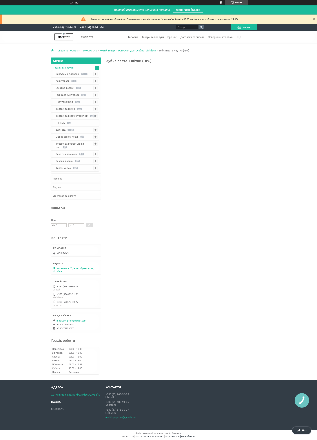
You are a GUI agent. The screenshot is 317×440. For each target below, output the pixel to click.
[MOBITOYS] (64, 37)
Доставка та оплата (192, 37)
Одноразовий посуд (67, 136)
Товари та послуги (153, 37)
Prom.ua (176, 433)
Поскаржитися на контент (150, 436)
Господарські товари (67, 95)
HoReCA (60, 122)
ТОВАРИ (123, 50)
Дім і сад (61, 129)
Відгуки (57, 187)
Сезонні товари (64, 161)
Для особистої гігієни (143, 50)
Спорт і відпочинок (66, 154)
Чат (304, 430)
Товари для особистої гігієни (72, 115)
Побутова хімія (64, 101)
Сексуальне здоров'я (67, 74)
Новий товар (107, 50)
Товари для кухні (65, 108)
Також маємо (89, 50)
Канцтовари (63, 81)
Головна (133, 37)
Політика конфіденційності (180, 436)
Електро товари (65, 88)
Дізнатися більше (188, 9)
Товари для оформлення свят (70, 145)
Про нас (172, 37)
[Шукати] (201, 27)
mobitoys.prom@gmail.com (71, 320)
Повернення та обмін (220, 37)
